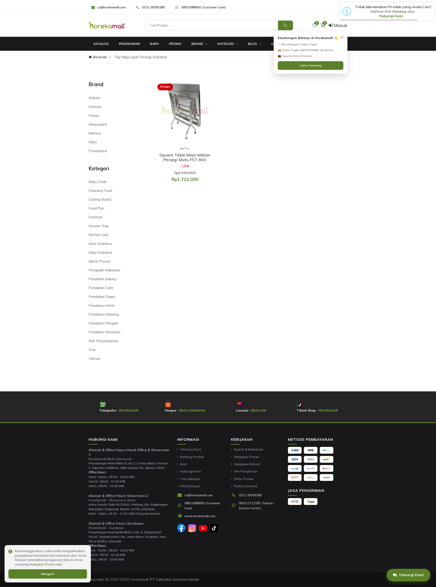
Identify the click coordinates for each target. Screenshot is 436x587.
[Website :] (180, 516)
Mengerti (47, 574)
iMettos (95, 133)
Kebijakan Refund (247, 464)
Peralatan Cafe (101, 287)
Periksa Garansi (246, 486)
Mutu (93, 142)
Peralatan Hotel (101, 305)
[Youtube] (203, 528)
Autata (94, 97)
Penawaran (129, 44)
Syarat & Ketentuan (248, 449)
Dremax (95, 106)
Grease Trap (99, 226)
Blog (253, 44)
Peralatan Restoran (104, 332)
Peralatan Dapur (102, 296)
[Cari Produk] (285, 25)
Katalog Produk (192, 457)
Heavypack (98, 124)
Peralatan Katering (104, 314)
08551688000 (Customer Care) (203, 7)
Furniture (96, 217)
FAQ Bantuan (190, 486)
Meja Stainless (100, 252)
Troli (92, 349)
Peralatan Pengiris (103, 323)
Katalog (101, 44)
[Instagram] (192, 528)
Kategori (226, 44)
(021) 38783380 (153, 7)
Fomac (94, 115)
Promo (175, 44)
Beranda (99, 57)
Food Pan (96, 208)
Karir (183, 464)
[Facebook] (181, 528)
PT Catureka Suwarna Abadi (174, 579)
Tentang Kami (190, 449)
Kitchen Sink (99, 234)
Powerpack (98, 151)
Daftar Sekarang (311, 65)
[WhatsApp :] (180, 505)
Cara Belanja (190, 479)
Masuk (339, 25)
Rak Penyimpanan (103, 341)
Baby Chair (98, 181)
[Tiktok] (214, 528)
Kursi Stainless (100, 243)
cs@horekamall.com (111, 7)
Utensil (94, 358)
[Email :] (180, 495)
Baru (154, 44)
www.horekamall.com (199, 516)
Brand (197, 44)
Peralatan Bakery (103, 279)
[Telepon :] (235, 495)
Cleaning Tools (100, 190)
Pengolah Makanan (104, 270)
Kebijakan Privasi (246, 457)
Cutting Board (100, 199)
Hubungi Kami (190, 471)
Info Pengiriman (246, 471)
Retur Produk (244, 479)
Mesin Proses (100, 261)
